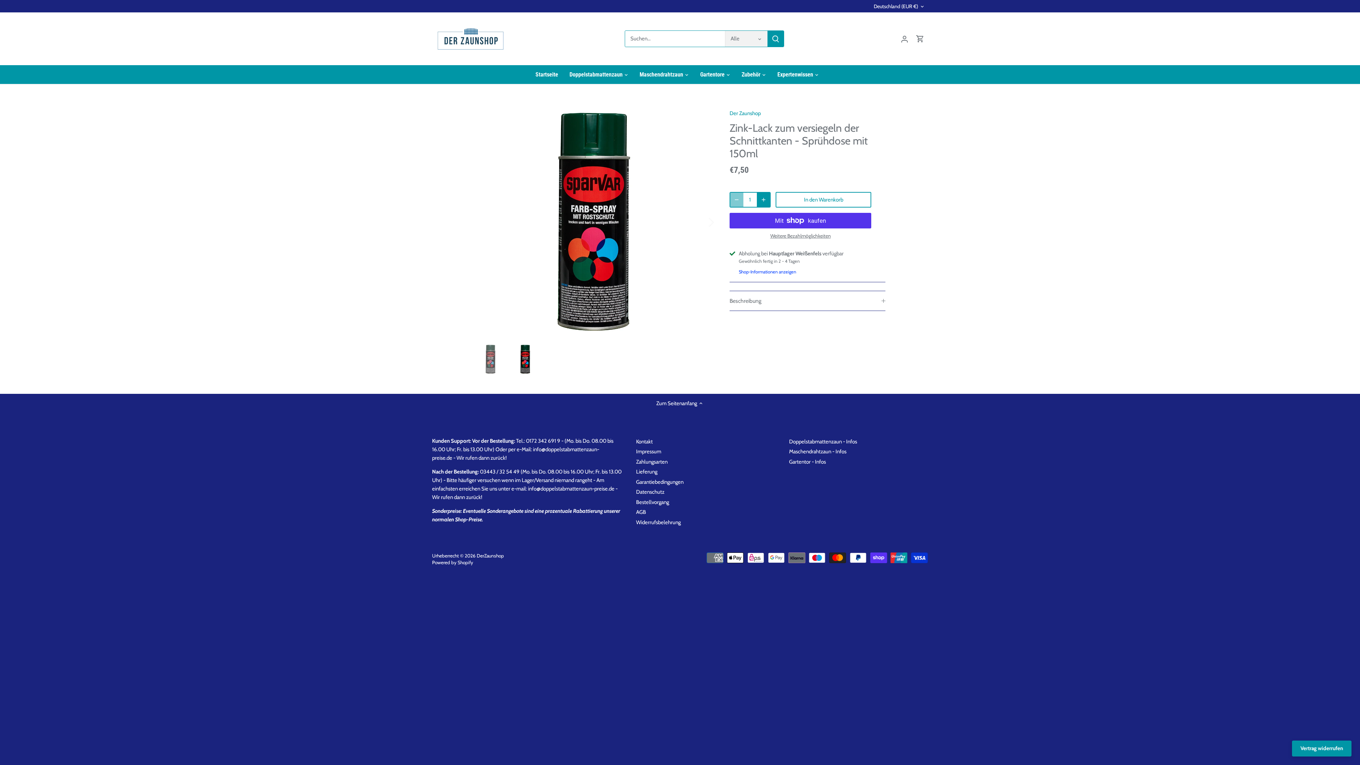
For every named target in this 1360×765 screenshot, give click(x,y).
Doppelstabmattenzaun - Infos (823, 441)
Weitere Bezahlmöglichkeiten (800, 236)
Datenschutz (650, 492)
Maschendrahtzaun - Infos (817, 451)
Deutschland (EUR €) (896, 7)
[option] (594, 222)
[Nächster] (702, 221)
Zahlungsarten (652, 462)
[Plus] (763, 199)
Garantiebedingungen (660, 482)
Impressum (648, 451)
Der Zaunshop (745, 113)
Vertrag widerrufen (1321, 748)
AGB (641, 512)
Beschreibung (745, 301)
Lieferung (646, 472)
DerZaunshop (490, 556)
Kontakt (644, 441)
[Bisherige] (485, 221)
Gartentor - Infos (807, 462)
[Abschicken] (775, 39)
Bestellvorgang (652, 502)
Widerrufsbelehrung (658, 522)
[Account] (904, 39)
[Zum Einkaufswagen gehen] (920, 39)
